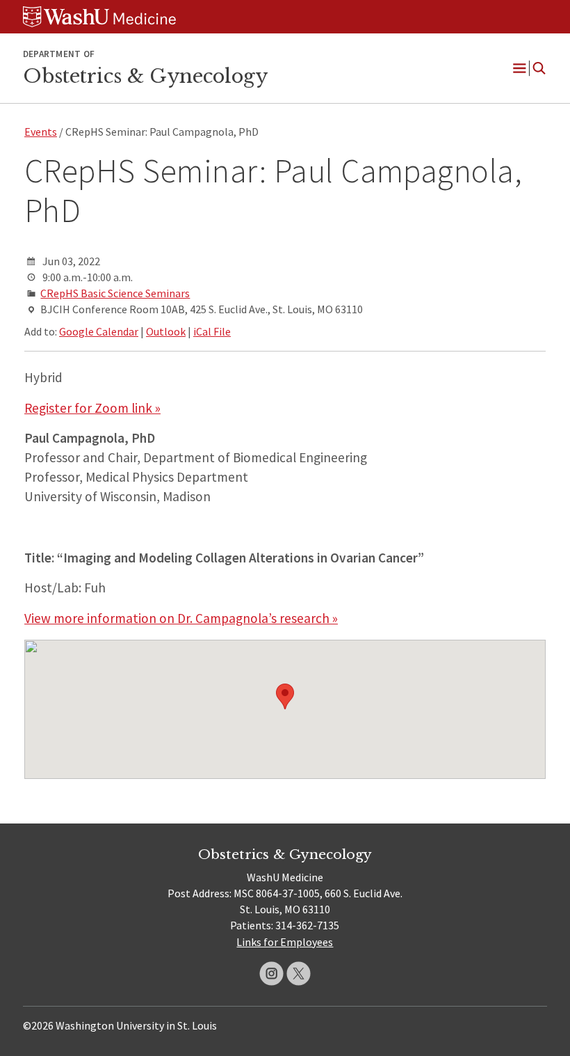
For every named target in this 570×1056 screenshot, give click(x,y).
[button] (285, 696)
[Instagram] (271, 973)
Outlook (166, 331)
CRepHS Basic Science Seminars (115, 293)
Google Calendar (98, 331)
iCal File (212, 331)
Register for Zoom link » (92, 408)
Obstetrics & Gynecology (145, 76)
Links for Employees (284, 942)
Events (40, 132)
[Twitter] (298, 973)
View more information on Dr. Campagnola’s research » (181, 618)
